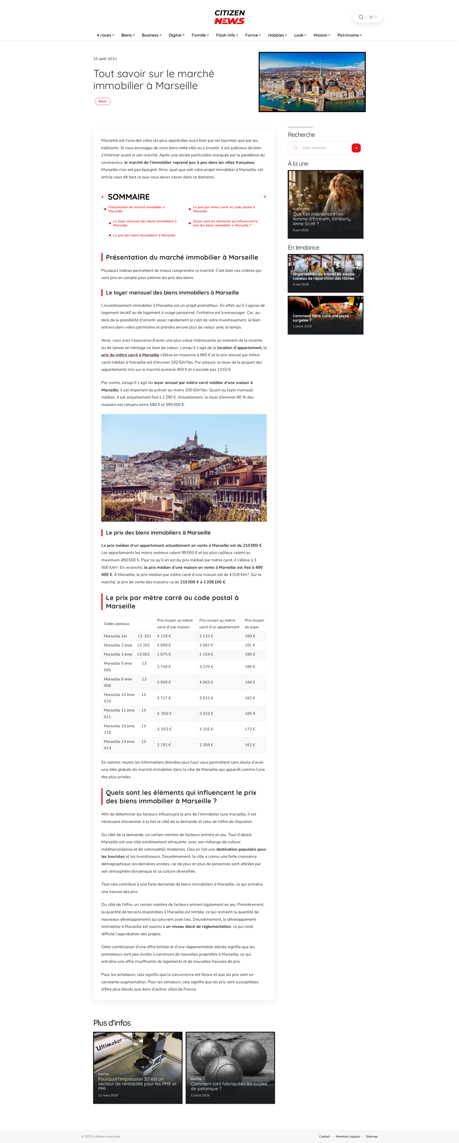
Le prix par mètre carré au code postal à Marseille (224, 209)
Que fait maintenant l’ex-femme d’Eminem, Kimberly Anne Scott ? (322, 218)
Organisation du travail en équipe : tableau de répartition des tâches (324, 276)
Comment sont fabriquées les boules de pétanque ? (229, 1086)
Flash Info (301, 209)
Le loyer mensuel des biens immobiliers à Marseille (145, 223)
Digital (103, 1074)
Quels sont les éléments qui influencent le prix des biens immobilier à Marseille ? (225, 223)
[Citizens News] (229, 17)
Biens (103, 101)
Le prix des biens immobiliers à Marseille (144, 235)
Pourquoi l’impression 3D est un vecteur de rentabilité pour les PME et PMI (137, 1083)
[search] (361, 17)
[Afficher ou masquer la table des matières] (208, 197)
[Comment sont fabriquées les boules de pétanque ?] (230, 1067)
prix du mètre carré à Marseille (130, 355)
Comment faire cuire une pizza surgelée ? (321, 318)
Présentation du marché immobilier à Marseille (137, 209)
